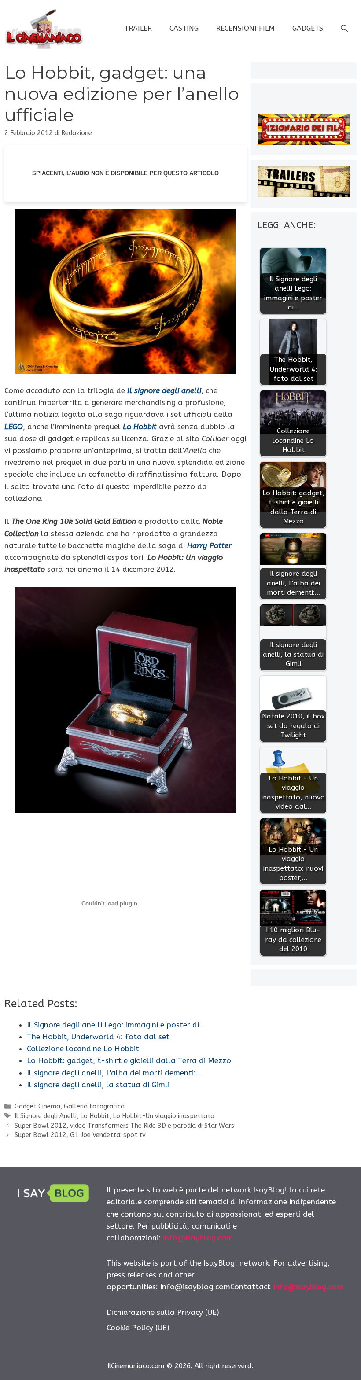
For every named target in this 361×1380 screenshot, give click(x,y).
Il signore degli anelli (164, 390)
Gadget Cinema (37, 1106)
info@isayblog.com (198, 1237)
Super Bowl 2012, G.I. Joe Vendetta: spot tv (80, 1135)
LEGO (13, 426)
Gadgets (307, 28)
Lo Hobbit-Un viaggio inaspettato (163, 1116)
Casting (184, 28)
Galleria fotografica (94, 1106)
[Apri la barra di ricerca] (344, 29)
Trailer (138, 28)
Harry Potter (209, 545)
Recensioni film (245, 28)
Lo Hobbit (140, 426)
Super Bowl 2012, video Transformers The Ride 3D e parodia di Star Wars (124, 1126)
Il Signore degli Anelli (46, 1116)
